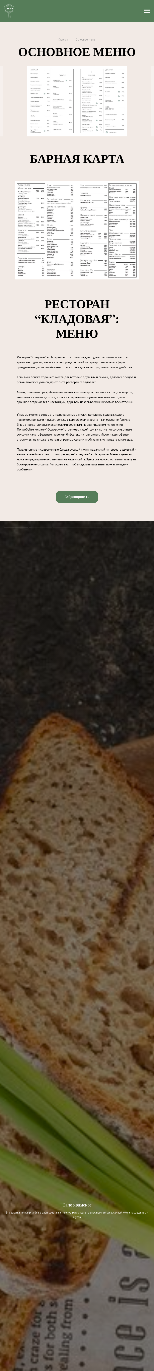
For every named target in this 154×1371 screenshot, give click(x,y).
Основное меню (85, 39)
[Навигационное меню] (147, 11)
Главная (63, 39)
